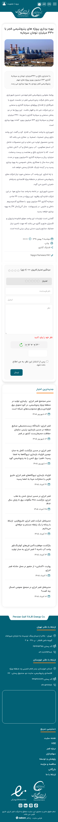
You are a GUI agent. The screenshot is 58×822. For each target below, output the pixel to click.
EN (49, 4)
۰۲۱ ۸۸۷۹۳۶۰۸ (45, 652)
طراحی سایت (37, 818)
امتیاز (44, 281)
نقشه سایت (50, 738)
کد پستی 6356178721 (42, 679)
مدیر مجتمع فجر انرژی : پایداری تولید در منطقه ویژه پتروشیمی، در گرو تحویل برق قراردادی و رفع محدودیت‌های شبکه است (31, 405)
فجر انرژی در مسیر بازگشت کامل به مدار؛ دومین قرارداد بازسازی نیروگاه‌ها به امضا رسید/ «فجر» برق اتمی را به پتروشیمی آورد (30, 454)
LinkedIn (26, 805)
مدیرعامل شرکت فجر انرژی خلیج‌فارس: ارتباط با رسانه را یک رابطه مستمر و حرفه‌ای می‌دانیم (29, 524)
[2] (29, 281)
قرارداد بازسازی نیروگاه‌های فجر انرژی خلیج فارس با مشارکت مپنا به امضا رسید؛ (30, 477)
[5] (38, 281)
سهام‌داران (51, 754)
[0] (9, 270)
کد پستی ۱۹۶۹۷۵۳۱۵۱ (42, 646)
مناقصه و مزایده (48, 764)
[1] (26, 281)
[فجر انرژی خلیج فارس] (29, 12)
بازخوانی (21, 344)
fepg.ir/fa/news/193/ (40, 255)
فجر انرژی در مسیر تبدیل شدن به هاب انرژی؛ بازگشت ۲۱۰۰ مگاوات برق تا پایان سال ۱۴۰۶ (29, 500)
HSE (53, 743)
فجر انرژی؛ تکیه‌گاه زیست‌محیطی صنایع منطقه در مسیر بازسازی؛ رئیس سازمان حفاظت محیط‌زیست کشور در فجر (31, 429)
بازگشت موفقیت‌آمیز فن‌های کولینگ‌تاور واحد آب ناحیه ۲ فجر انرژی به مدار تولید (31, 547)
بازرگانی (52, 769)
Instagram (20, 805)
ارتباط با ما (51, 774)
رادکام (29, 818)
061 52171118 (46, 685)
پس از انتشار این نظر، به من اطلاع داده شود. (29, 363)
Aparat (31, 805)
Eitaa (36, 805)
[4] (35, 281)
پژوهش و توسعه (47, 759)
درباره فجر (51, 748)
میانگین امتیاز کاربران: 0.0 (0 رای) (35, 270)
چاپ (48, 243)
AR (44, 4)
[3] (32, 281)
